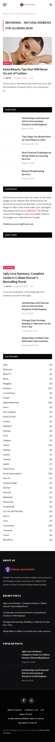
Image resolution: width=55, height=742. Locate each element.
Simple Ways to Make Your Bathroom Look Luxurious (35, 339)
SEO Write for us (27, 723)
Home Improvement (12, 473)
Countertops (9, 393)
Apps (5, 364)
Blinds (6, 379)
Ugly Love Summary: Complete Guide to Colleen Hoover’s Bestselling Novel (23, 277)
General (6, 459)
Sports (6, 516)
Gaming (6, 450)
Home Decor (9, 468)
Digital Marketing (11, 402)
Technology (8, 525)
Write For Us (15, 710)
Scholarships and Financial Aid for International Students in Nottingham (35, 121)
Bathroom (7, 369)
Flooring (6, 431)
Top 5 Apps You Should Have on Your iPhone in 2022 (36, 138)
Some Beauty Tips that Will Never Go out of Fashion (25, 71)
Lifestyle (7, 492)
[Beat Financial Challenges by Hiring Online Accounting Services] (11, 156)
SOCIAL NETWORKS (13, 511)
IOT (42, 710)
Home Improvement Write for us (26, 718)
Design (6, 397)
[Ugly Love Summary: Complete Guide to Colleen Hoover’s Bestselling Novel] (27, 255)
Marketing (7, 497)
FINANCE (7, 426)
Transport (7, 530)
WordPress (8, 539)
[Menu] (5, 4)
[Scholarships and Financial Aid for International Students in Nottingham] (11, 122)
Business (7, 388)
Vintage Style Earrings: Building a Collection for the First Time (36, 323)
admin (8, 78)
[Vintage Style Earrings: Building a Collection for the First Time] (11, 324)
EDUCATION (9, 416)
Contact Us (31, 710)
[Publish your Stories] (27, 5)
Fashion (6, 421)
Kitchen (6, 487)
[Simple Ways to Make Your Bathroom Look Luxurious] (11, 341)
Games (6, 445)
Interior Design (10, 483)
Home (5, 13)
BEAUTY (7, 63)
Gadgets (7, 440)
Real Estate (8, 502)
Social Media (8, 506)
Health (6, 464)
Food (5, 435)
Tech (5, 521)
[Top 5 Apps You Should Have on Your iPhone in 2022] (11, 140)
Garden (6, 454)
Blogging (8, 267)
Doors (6, 407)
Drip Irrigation (9, 412)
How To (6, 478)
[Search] (50, 4)
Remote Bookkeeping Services (33, 172)
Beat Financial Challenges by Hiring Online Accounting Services (36, 155)
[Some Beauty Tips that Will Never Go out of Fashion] (27, 51)
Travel (6, 535)
